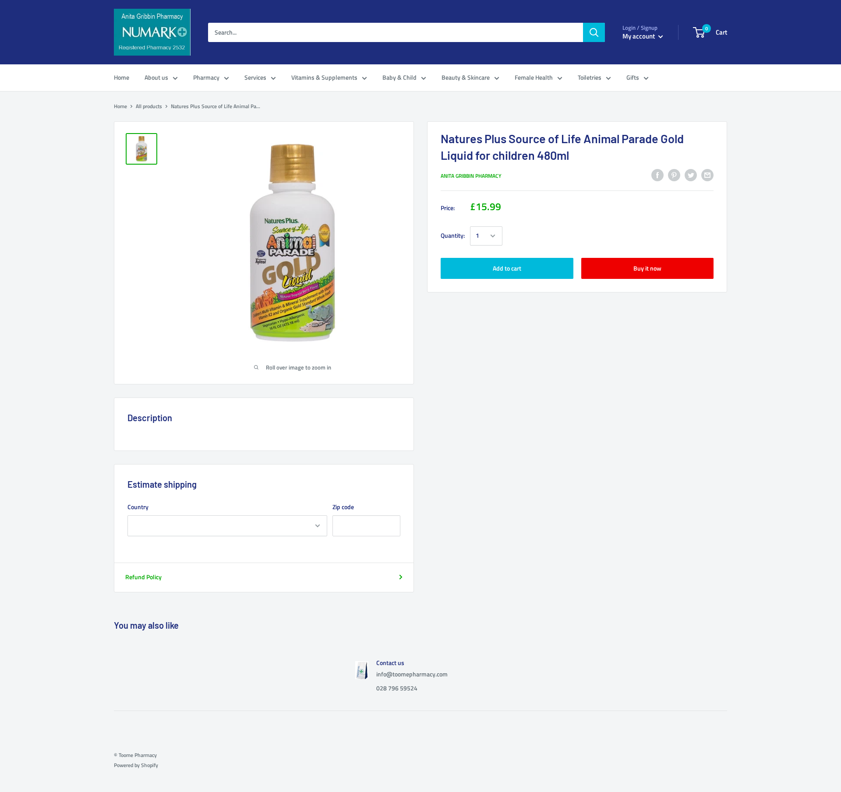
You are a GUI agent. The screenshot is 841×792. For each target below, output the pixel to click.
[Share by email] (707, 175)
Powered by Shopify (136, 765)
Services (255, 77)
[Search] (594, 32)
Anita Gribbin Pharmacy (471, 176)
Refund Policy (143, 576)
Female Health (534, 77)
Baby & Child (399, 77)
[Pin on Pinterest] (674, 175)
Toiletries (589, 77)
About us (156, 77)
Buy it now (647, 268)
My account (639, 36)
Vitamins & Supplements (324, 77)
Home (121, 77)
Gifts (632, 77)
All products (149, 106)
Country (137, 506)
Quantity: (453, 235)
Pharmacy (206, 77)
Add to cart (507, 268)
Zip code (343, 506)
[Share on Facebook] (657, 175)
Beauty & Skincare (466, 77)
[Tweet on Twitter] (691, 175)
